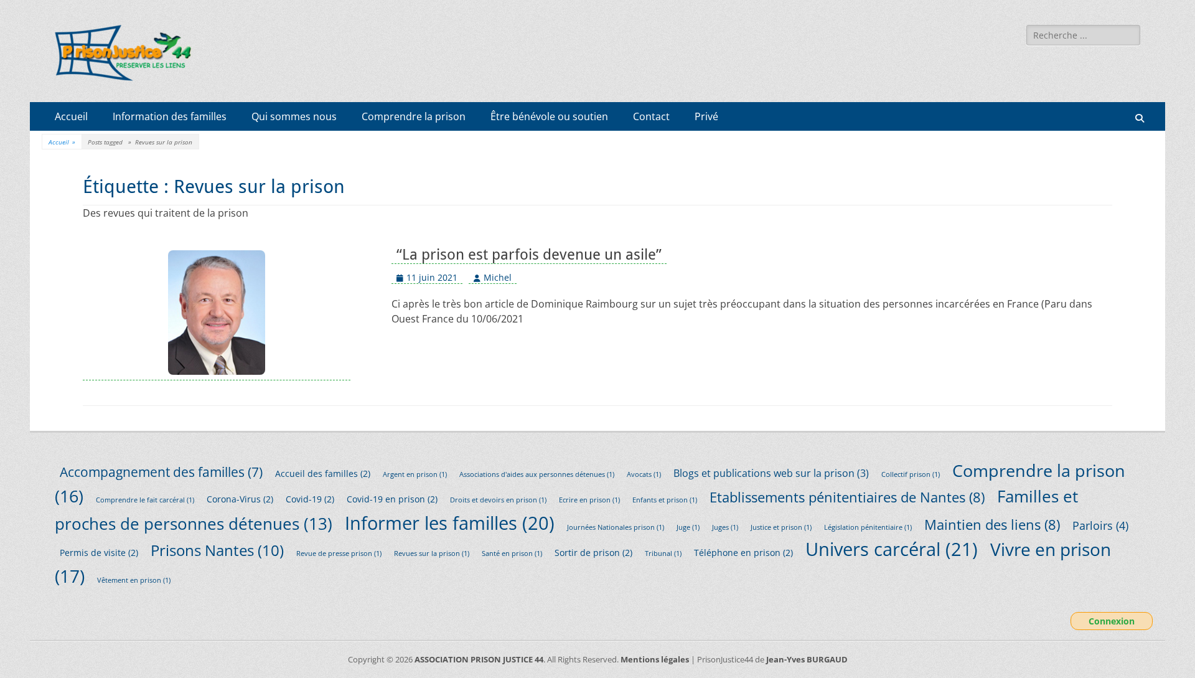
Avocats (644, 474)
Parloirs (1100, 525)
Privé (706, 116)
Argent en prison (415, 474)
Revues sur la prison (431, 553)
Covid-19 (310, 499)
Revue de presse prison (339, 553)
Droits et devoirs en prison (498, 500)
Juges (725, 527)
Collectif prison (910, 474)
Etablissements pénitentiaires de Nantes (847, 497)
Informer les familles (450, 523)
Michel (498, 277)
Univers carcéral (891, 549)
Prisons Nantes (217, 550)
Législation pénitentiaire (868, 527)
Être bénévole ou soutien (549, 116)
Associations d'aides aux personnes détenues (536, 474)
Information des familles (170, 116)
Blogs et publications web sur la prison (771, 473)
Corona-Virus (240, 499)
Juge (688, 527)
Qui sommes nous (294, 116)
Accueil (71, 116)
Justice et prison (781, 527)
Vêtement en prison (134, 580)
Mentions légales (655, 659)
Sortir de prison (593, 552)
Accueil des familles (322, 473)
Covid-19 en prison (392, 499)
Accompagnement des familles (161, 472)
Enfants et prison (664, 500)
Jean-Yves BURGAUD (807, 659)
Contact (651, 116)
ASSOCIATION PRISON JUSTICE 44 (479, 659)
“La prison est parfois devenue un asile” (529, 254)
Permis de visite (99, 552)
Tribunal (663, 553)
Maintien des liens (992, 524)
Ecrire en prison (589, 500)
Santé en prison (512, 553)
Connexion (1112, 621)
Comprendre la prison (414, 116)
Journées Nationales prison (615, 527)
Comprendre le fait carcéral (145, 500)
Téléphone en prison (743, 552)
